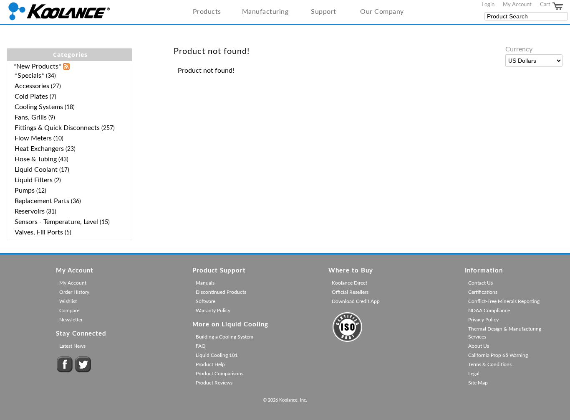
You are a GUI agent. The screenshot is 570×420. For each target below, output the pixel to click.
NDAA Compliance (489, 310)
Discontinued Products (221, 292)
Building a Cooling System (224, 336)
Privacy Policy (483, 319)
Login (488, 4)
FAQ (201, 346)
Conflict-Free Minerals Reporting (504, 301)
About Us (478, 346)
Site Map (478, 382)
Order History (74, 292)
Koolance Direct (349, 282)
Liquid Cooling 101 (217, 355)
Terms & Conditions (490, 364)
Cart (546, 4)
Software (205, 301)
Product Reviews (214, 382)
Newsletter (71, 319)
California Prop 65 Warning (498, 355)
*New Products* (37, 66)
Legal (473, 373)
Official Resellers (350, 292)
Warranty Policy (213, 310)
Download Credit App (356, 301)
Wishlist (68, 301)
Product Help (210, 364)
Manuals (205, 282)
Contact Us (480, 282)
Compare (69, 310)
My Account (517, 4)
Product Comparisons (219, 373)
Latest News (72, 346)
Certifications (482, 292)
